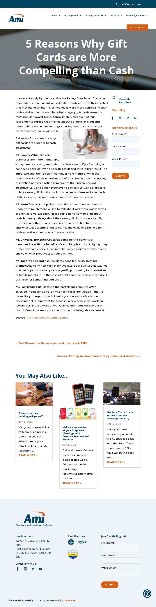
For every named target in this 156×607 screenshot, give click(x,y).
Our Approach (71, 15)
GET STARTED (137, 27)
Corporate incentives (125, 100)
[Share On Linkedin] (128, 118)
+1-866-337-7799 (131, 4)
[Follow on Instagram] (25, 569)
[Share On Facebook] (112, 118)
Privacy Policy (68, 600)
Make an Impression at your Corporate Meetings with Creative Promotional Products (75, 433)
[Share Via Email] (136, 118)
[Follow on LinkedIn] (33, 569)
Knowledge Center (135, 15)
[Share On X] (120, 118)
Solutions (114, 15)
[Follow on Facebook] (17, 569)
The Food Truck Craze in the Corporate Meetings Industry (119, 415)
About (54, 15)
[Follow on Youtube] (40, 569)
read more (27, 455)
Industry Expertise (94, 15)
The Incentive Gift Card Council (47, 317)
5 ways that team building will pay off (31, 415)
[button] (147, 593)
